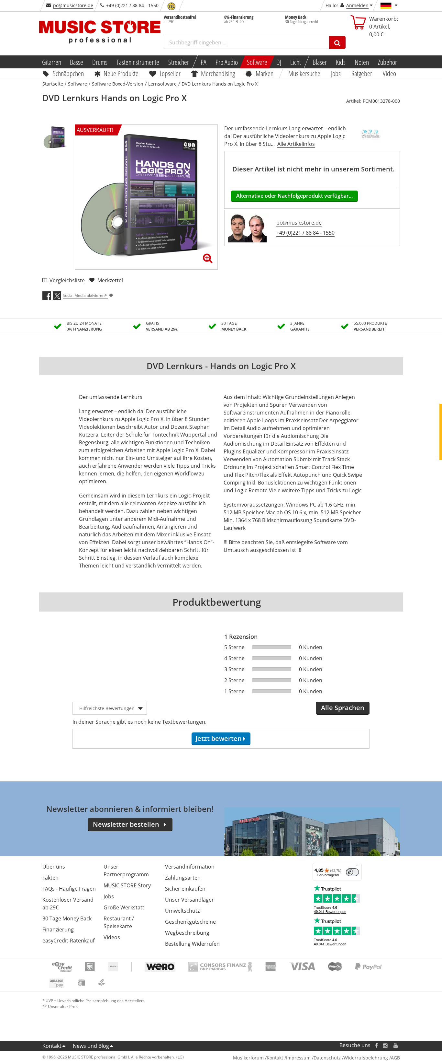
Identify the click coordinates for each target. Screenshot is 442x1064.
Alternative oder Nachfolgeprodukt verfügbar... (294, 195)
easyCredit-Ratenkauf (68, 940)
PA (203, 62)
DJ (278, 62)
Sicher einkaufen (185, 888)
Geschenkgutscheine (190, 921)
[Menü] (358, 867)
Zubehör (387, 62)
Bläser (320, 62)
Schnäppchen (68, 73)
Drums (99, 62)
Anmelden (357, 5)
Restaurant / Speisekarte (119, 922)
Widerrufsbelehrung (366, 1058)
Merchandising (218, 73)
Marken (264, 73)
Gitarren (51, 62)
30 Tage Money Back (67, 918)
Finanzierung (58, 929)
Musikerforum (248, 1058)
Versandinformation (190, 866)
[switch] (352, 872)
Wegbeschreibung (187, 932)
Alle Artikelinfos (296, 143)
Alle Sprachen (342, 707)
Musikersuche (305, 73)
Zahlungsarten (183, 877)
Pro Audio (226, 62)
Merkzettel (110, 280)
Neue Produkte (121, 73)
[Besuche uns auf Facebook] (376, 1045)
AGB (395, 1058)
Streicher (178, 62)
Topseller (170, 73)
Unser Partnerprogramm (126, 870)
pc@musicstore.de (73, 5)
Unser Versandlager (189, 899)
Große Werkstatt (124, 907)
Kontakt (51, 1045)
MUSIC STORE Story (127, 885)
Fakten (50, 877)
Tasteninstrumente (137, 62)
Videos (112, 937)
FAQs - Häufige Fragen (69, 888)
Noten (362, 62)
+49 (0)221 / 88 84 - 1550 (305, 232)
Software (257, 62)
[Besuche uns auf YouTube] (396, 1045)
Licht (295, 62)
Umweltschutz (182, 910)
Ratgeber (361, 73)
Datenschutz (327, 1058)
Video (389, 73)
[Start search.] (337, 42)
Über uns (53, 866)
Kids (341, 62)
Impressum (298, 1058)
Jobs (336, 73)
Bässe (76, 62)
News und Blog (91, 1045)
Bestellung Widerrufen (192, 943)
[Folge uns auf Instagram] (385, 1045)
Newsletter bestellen (126, 824)
